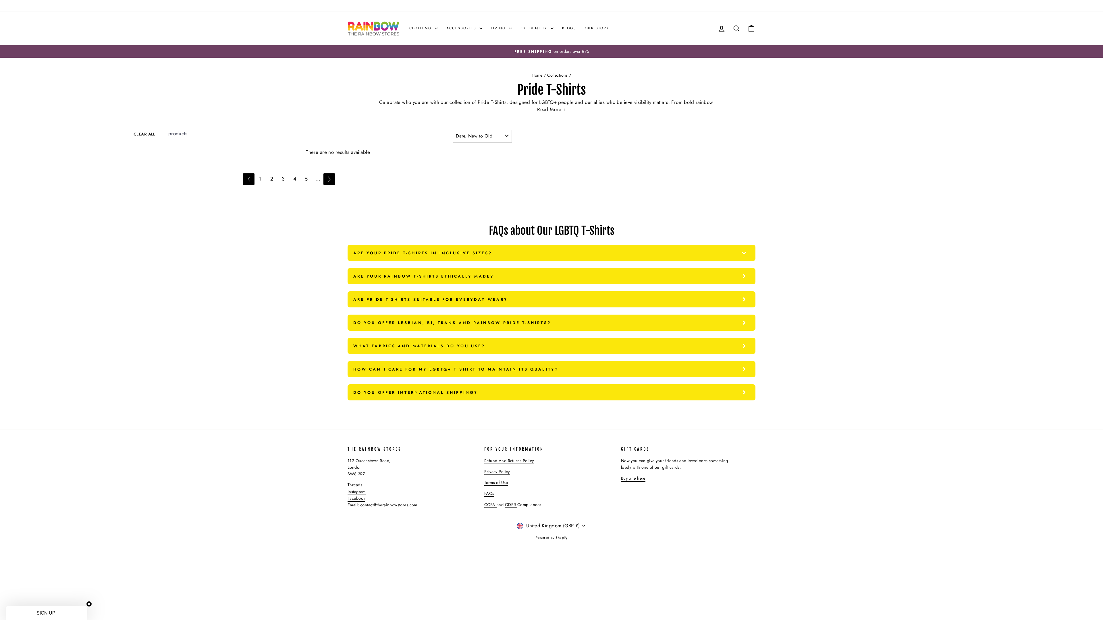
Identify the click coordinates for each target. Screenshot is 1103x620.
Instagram (357, 492)
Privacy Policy (497, 471)
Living (499, 28)
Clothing (421, 28)
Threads (355, 485)
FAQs (489, 493)
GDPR (511, 504)
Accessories (462, 28)
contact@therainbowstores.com (388, 505)
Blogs (569, 28)
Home (537, 75)
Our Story (597, 28)
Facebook (356, 498)
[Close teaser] (89, 604)
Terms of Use (496, 482)
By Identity (534, 28)
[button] (46, 613)
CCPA (490, 504)
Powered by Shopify (552, 537)
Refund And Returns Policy (509, 461)
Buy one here (633, 478)
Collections (557, 75)
